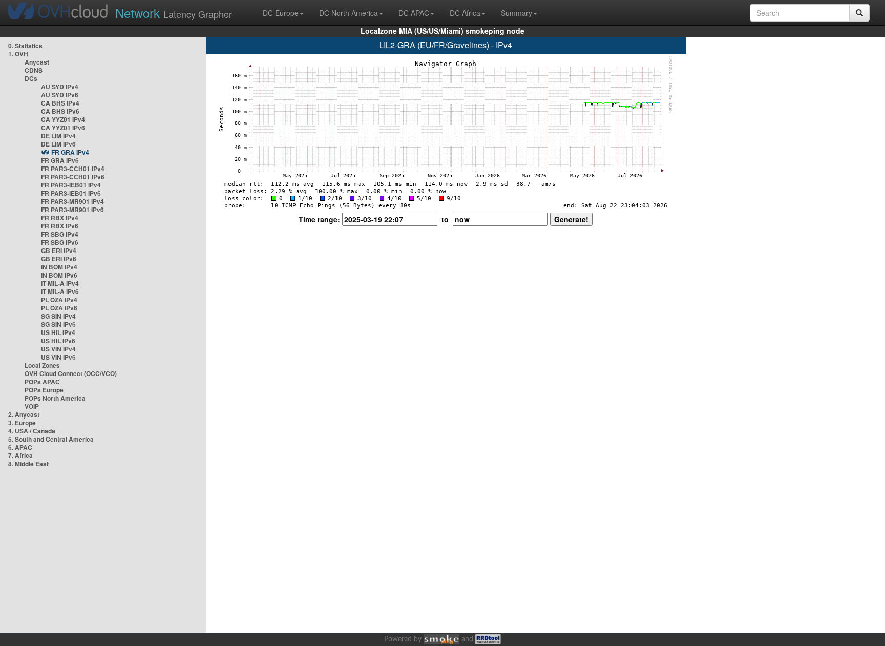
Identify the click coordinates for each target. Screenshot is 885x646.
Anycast (37, 62)
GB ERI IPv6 (58, 258)
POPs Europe (44, 389)
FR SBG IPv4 (59, 234)
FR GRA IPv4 (70, 152)
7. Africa (20, 455)
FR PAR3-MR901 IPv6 (72, 209)
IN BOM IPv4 (59, 267)
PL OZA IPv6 (59, 307)
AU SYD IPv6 (59, 94)
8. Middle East (28, 463)
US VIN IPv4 (58, 348)
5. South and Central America (51, 439)
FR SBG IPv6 (59, 242)
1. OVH (18, 53)
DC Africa (465, 13)
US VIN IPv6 (58, 357)
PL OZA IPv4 (59, 299)
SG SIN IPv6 (58, 324)
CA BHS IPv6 (60, 111)
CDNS (34, 70)
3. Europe (22, 422)
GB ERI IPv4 (58, 250)
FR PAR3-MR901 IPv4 (72, 201)
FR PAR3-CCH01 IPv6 (72, 176)
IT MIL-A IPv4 (60, 283)
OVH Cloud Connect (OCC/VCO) (71, 373)
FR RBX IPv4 (59, 217)
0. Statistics (25, 45)
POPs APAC (42, 381)
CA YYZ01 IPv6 (63, 127)
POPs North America (55, 398)
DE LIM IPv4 (58, 135)
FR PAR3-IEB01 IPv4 (71, 185)
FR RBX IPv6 (59, 226)
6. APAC (20, 447)
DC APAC (413, 13)
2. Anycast (23, 414)
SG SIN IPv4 (58, 316)
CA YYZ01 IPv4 (63, 119)
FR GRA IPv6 (60, 160)
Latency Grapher (173, 13)
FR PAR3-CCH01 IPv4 (72, 168)
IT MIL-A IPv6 (60, 291)
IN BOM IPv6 (59, 275)
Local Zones (42, 365)
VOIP (32, 406)
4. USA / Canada (31, 430)
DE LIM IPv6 (58, 144)
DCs (31, 78)
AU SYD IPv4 (59, 86)
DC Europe (281, 13)
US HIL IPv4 (58, 332)
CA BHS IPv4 (60, 103)
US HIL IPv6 (58, 340)
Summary (516, 13)
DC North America (348, 13)
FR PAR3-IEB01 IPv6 (71, 193)
